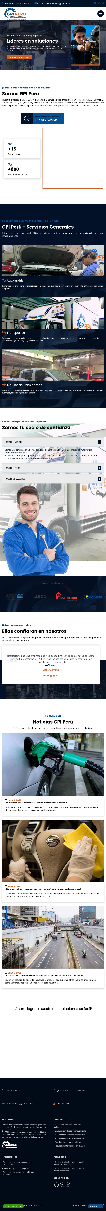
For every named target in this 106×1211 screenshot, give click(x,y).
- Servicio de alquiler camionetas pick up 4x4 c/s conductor (69, 1163)
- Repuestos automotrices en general (69, 1146)
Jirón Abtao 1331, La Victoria (71, 1090)
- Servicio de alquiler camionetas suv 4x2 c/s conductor (69, 1169)
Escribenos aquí (14, 1206)
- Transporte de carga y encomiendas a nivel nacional (17, 1163)
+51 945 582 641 (14, 1090)
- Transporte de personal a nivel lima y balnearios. (18, 1173)
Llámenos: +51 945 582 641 (18, 3)
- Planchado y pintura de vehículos (68, 1142)
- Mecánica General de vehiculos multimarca (67, 1125)
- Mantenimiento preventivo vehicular (69, 1134)
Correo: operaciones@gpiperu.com (54, 3)
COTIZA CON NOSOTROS (19, 57)
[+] (53, 260)
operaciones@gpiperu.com (20, 1103)
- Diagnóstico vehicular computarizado (70, 1131)
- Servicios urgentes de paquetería (16, 1168)
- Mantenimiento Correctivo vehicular (69, 1138)
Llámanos (96, 1206)
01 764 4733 (63, 1103)
